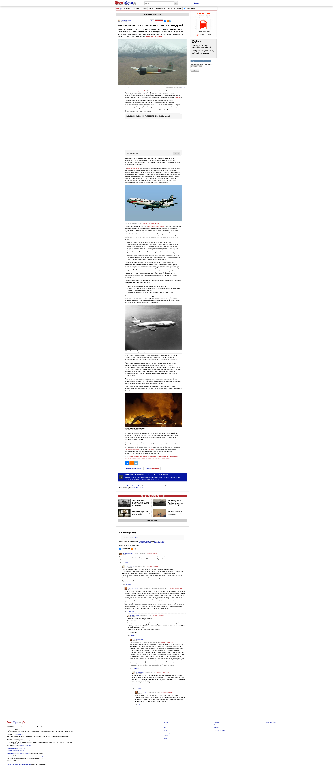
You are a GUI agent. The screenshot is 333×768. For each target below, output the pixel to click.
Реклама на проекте (270, 722)
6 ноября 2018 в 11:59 (144, 588)
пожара (167, 296)
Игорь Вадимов (129, 566)
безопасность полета (164, 456)
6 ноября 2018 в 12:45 (135, 642)
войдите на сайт (159, 541)
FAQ (215, 725)
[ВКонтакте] (165, 21)
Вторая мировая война (139, 91)
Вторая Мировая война (139, 459)
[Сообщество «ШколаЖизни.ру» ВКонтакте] (189, 8)
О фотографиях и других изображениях (18, 753)
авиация (151, 459)
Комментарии (160, 8)
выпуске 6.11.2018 (137, 487)
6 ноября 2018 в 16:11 (154, 692)
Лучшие (137, 537)
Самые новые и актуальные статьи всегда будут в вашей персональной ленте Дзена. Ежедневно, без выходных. (203, 53)
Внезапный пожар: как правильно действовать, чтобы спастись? (141, 513)
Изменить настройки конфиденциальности (19, 764)
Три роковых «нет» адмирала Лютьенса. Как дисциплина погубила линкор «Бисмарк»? (176, 503)
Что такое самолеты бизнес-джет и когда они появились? (176, 513)
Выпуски (127, 8)
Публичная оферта (219, 730)
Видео (179, 8)
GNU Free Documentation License (151, 223)
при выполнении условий (35, 757)
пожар (131, 456)
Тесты (151, 8)
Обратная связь (269, 725)
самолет (136, 456)
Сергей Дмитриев (128, 553)
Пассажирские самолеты (156, 226)
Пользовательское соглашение (15, 750)
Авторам (216, 727)
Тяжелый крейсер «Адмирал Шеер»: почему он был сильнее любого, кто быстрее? (141, 503)
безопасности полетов (154, 36)
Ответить (126, 562)
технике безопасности (132, 449)
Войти (197, 3)
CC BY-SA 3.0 (184, 87)
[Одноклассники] (168, 21)
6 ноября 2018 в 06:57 (140, 566)
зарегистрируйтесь (145, 541)
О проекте (217, 722)
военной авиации (133, 168)
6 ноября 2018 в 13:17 (150, 672)
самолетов (177, 97)
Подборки (135, 8)
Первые (132, 537)
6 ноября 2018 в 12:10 (145, 615)
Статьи (144, 8)
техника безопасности (162, 459)
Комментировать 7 (133, 468)
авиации (151, 449)
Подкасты (171, 8)
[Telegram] (170, 21)
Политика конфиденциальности (16, 748)
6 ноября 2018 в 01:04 (139, 553)
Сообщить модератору (151, 553)
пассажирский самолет (148, 456)
